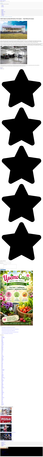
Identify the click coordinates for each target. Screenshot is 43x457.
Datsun (2, 347)
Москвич (3, 404)
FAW (2, 351)
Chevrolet (3, 344)
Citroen (2, 345)
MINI (2, 379)
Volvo (2, 398)
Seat (2, 389)
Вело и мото (3, 443)
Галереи (2, 5)
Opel (2, 382)
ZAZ (2, 400)
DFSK (2, 348)
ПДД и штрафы (3, 11)
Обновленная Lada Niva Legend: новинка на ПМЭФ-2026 (8, 330)
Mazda (2, 376)
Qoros (2, 385)
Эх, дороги (3, 452)
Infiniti (2, 360)
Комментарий (1, 268)
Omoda (2, 381)
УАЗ (2, 405)
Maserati (2, 375)
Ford (2, 353)
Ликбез (2, 13)
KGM (2, 367)
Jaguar (2, 363)
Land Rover (3, 370)
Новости (3, 9)
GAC (2, 354)
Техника (3, 14)
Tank (2, 395)
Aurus (2, 339)
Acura (2, 336)
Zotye (2, 401)
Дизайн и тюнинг (4, 444)
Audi (2, 338)
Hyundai (2, 359)
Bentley (2, 340)
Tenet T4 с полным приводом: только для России (7, 333)
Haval (2, 357)
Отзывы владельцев (4, 451)
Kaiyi (2, 366)
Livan (2, 373)
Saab (2, 388)
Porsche (2, 384)
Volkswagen (3, 397)
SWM (2, 394)
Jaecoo (2, 362)
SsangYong (3, 392)
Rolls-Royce (3, 387)
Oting (2, 383)
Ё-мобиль (3, 403)
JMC (2, 365)
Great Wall (3, 356)
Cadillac (2, 342)
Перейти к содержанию (3, 0)
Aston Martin (3, 337)
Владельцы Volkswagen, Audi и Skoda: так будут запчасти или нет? (7, 432)
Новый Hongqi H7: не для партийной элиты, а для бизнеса (8, 327)
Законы (2, 12)
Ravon (2, 386)
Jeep (2, 364)
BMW (2, 341)
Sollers (2, 391)
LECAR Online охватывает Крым (4, 415)
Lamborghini (3, 369)
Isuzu (2, 361)
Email (1, 263)
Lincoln (2, 372)
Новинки (3, 10)
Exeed (2, 350)
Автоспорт (3, 15)
